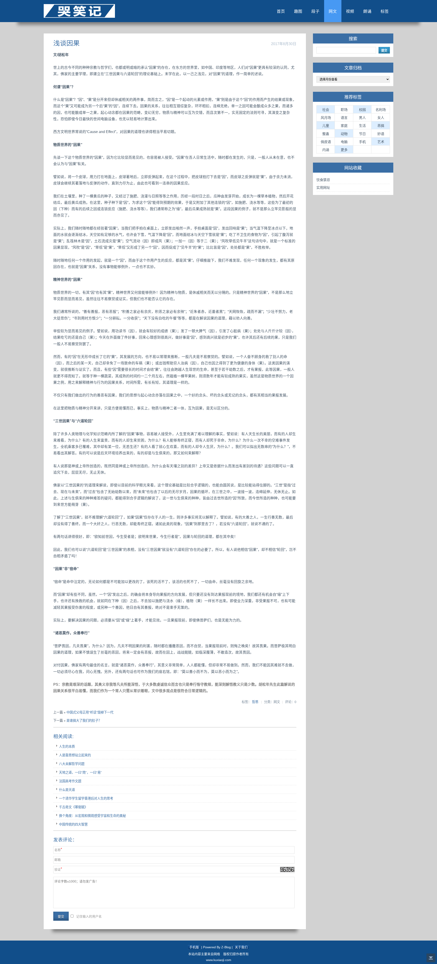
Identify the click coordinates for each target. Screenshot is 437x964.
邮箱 (57, 860)
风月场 (326, 118)
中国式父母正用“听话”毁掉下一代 (89, 712)
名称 (57, 850)
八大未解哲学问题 (71, 764)
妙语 (380, 134)
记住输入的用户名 (89, 916)
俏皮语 (326, 142)
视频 (350, 11)
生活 (362, 126)
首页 (281, 11)
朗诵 (367, 11)
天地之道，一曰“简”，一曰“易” (80, 772)
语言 (344, 118)
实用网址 (323, 187)
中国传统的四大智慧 (73, 824)
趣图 (298, 11)
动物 (344, 134)
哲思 (255, 702)
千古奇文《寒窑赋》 (73, 807)
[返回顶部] (431, 958)
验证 (57, 869)
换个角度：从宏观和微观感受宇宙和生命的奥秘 (92, 816)
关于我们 (241, 947)
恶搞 (380, 126)
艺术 (380, 142)
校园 (362, 110)
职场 (344, 110)
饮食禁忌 (323, 180)
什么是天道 (67, 790)
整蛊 (325, 134)
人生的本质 (67, 746)
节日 (362, 134)
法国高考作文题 (70, 781)
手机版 (194, 947)
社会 (325, 110)
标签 (385, 11)
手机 (362, 142)
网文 (333, 11)
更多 (344, 150)
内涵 (325, 150)
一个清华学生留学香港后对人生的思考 (86, 798)
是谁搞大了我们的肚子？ (84, 720)
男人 (362, 118)
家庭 (344, 126)
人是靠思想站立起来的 (75, 755)
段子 (315, 11)
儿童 (325, 126)
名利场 (381, 110)
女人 (380, 118)
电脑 (344, 142)
